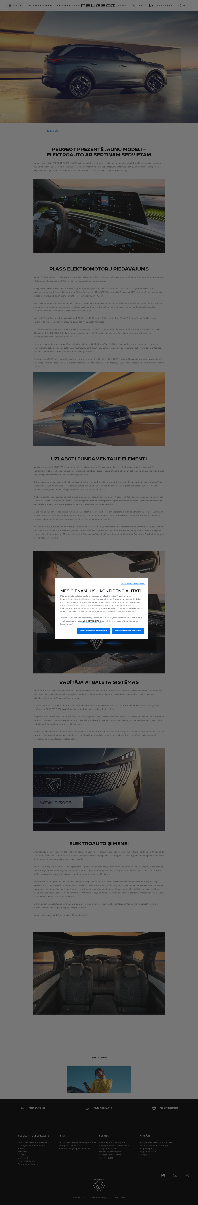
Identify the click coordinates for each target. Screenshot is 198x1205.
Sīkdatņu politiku (92, 621)
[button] (133, 584)
